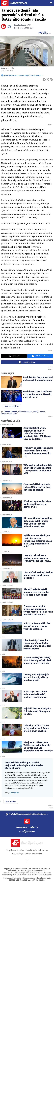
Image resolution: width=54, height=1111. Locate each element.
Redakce (20, 850)
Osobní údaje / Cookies (21, 854)
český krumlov (39, 412)
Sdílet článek (45, 33)
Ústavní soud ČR (10, 412)
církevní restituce (25, 412)
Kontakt (28, 850)
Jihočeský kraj (6, 414)
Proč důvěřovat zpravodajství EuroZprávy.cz (22, 75)
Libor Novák (14, 793)
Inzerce (45, 850)
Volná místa (37, 854)
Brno (15, 414)
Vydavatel (37, 850)
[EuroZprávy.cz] (16, 3)
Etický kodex (11, 850)
